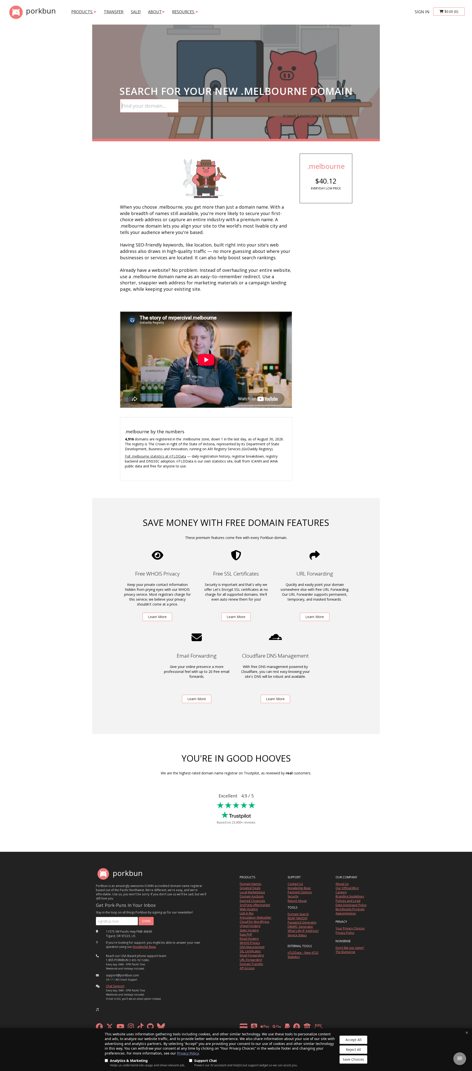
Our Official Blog (347, 888)
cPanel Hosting (250, 926)
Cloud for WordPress (254, 922)
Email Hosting (249, 939)
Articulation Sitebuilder (255, 917)
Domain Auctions (252, 896)
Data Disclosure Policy (351, 905)
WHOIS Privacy (250, 943)
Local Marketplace (252, 892)
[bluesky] (161, 1028)
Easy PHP (246, 934)
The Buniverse (345, 952)
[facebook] (99, 1028)
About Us (342, 884)
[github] (150, 1028)
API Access (247, 968)
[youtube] (120, 1028)
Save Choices (353, 1059)
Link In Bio (247, 913)
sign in (422, 11)
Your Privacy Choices (350, 928)
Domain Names (250, 884)
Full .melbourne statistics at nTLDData (155, 456)
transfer (113, 11)
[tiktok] (140, 1028)
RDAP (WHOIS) (297, 918)
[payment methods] (282, 1028)
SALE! (136, 11)
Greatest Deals (250, 888)
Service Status (297, 935)
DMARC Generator (300, 927)
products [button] (82, 11)
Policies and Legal (348, 901)
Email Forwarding (252, 955)
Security (293, 896)
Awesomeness (346, 913)
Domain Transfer (251, 964)
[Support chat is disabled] (459, 1058)
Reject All (353, 1049)
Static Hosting (249, 930)
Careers (341, 892)
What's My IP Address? (303, 931)
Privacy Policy (188, 1053)
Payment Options (300, 892)
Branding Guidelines (350, 896)
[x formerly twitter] (109, 1028)
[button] (97, 1009)
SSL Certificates (250, 951)
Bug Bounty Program (350, 909)
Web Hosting (249, 909)
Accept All (353, 1039)
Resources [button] (183, 11)
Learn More (157, 616)
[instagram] (131, 1028)
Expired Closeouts (252, 901)
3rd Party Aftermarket (255, 905)
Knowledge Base (144, 947)
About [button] (155, 11)
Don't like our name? (350, 948)
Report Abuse (297, 901)
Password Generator (302, 922)
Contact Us (295, 884)
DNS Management (252, 947)
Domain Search (298, 914)
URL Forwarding (251, 960)
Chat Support (115, 986)
